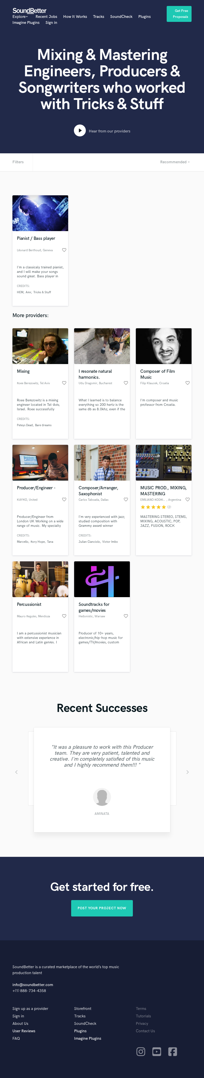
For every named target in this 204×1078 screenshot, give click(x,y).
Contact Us (145, 1031)
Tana (50, 542)
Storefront (82, 1008)
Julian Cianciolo (89, 542)
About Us (20, 1023)
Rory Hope (38, 542)
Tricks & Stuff (42, 292)
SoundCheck (121, 16)
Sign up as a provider (30, 1008)
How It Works (75, 16)
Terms (141, 1008)
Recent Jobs (46, 16)
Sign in (51, 22)
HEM (20, 292)
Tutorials (143, 1016)
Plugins (144, 16)
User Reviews (23, 1031)
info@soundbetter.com (32, 985)
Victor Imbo (110, 542)
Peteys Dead (25, 425)
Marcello (22, 542)
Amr (28, 292)
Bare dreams (43, 425)
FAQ (16, 1038)
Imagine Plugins (26, 22)
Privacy (142, 1023)
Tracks (98, 16)
